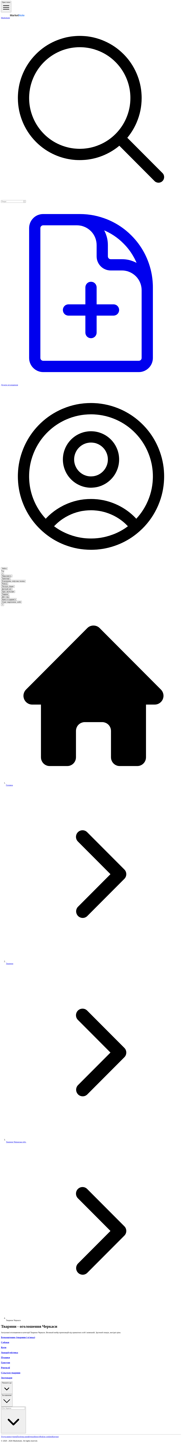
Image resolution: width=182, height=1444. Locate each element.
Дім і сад (5, 597)
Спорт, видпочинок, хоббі (11, 602)
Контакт (55, 1437)
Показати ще (7, 1383)
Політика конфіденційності (28, 1437)
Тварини (5, 594)
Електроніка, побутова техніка (13, 581)
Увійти (4, 568)
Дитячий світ (7, 589)
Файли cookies (46, 1437)
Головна (9, 785)
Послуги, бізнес (8, 586)
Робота (4, 584)
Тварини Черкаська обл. (16, 1142)
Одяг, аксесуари (8, 592)
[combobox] (12, 201)
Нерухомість (6, 576)
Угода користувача (9, 1437)
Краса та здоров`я (9, 599)
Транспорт (6, 579)
